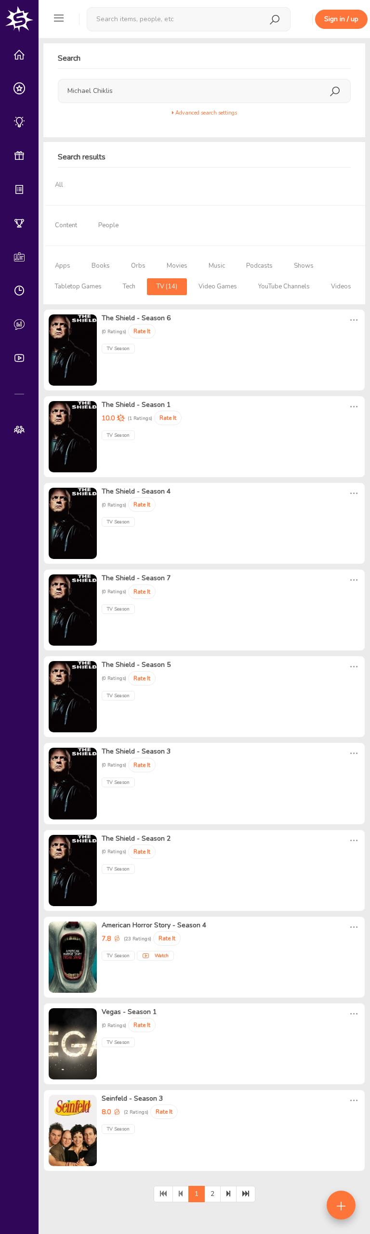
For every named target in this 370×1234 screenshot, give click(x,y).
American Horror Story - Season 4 (154, 925)
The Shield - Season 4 (136, 491)
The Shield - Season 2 (136, 838)
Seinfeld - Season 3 (132, 1098)
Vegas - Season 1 (129, 1011)
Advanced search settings (205, 113)
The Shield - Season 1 (136, 404)
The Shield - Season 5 (136, 664)
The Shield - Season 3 (136, 751)
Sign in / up (341, 19)
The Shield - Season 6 (136, 318)
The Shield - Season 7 (136, 578)
